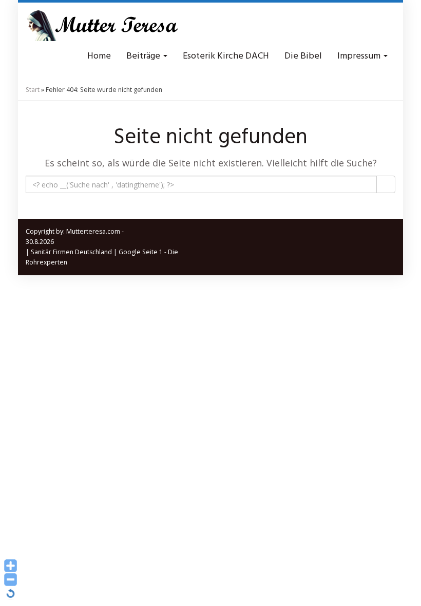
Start (33, 89)
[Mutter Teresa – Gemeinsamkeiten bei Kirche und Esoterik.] (102, 25)
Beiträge (144, 56)
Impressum (359, 56)
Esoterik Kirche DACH (226, 56)
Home (99, 56)
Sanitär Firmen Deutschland (71, 252)
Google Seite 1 (141, 252)
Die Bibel (303, 56)
